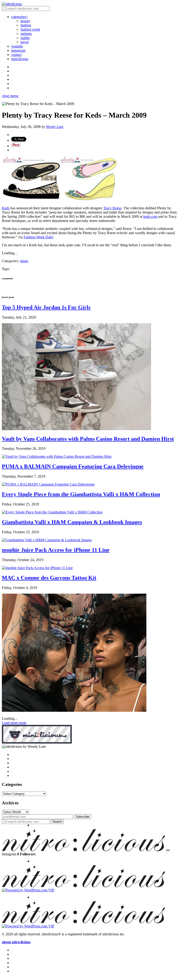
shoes (24, 261)
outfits (25, 38)
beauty (25, 21)
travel (25, 42)
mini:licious (19, 59)
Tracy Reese (112, 208)
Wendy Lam (54, 127)
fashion (26, 25)
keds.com (150, 216)
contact (16, 55)
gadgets (26, 34)
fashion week (30, 29)
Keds (6, 208)
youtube (17, 46)
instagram (18, 50)
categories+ (19, 17)
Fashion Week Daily (39, 237)
